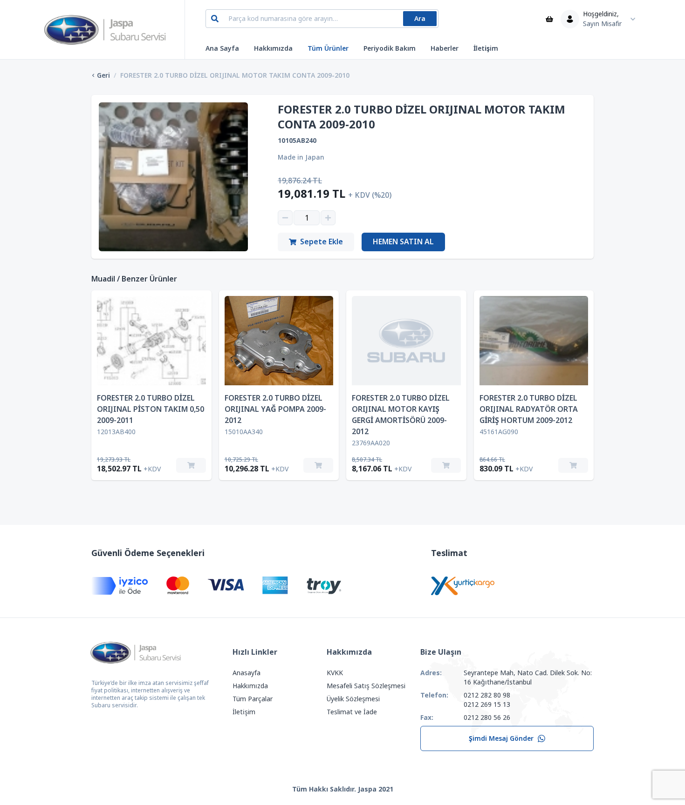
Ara (419, 18)
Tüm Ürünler (328, 48)
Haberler (445, 48)
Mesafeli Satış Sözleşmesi (366, 686)
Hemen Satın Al (403, 241)
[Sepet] (549, 19)
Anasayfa (246, 673)
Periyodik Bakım (389, 48)
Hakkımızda (273, 48)
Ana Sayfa (222, 48)
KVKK (335, 673)
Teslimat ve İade (352, 712)
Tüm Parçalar (253, 699)
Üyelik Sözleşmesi (353, 699)
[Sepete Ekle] (191, 465)
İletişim (485, 48)
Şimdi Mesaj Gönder (501, 738)
